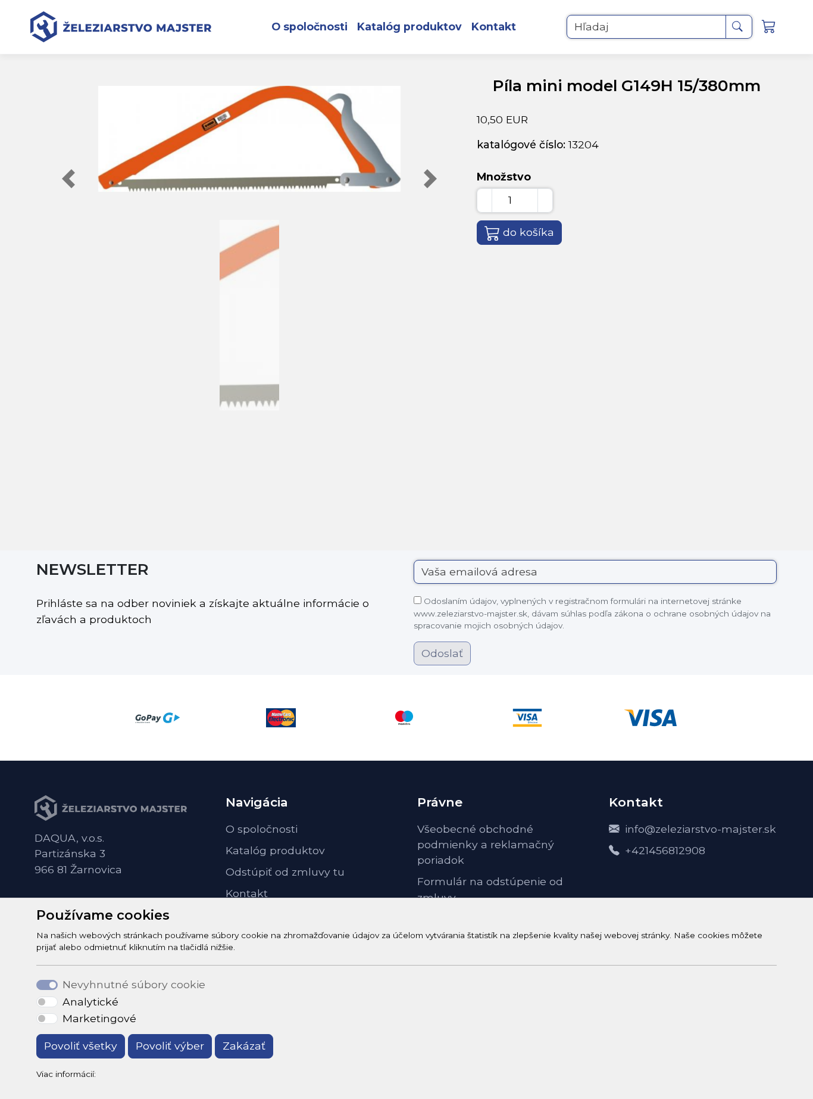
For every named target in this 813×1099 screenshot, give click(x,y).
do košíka (528, 232)
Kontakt (493, 26)
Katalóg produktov (409, 26)
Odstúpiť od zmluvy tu (285, 871)
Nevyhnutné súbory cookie (133, 984)
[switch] (46, 1002)
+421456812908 (665, 850)
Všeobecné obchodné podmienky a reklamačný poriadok (485, 845)
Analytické (90, 1001)
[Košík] (770, 27)
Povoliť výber (170, 1045)
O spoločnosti (309, 26)
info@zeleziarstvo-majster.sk (700, 829)
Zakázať (244, 1045)
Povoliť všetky (80, 1045)
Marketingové (99, 1018)
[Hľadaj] (739, 27)
